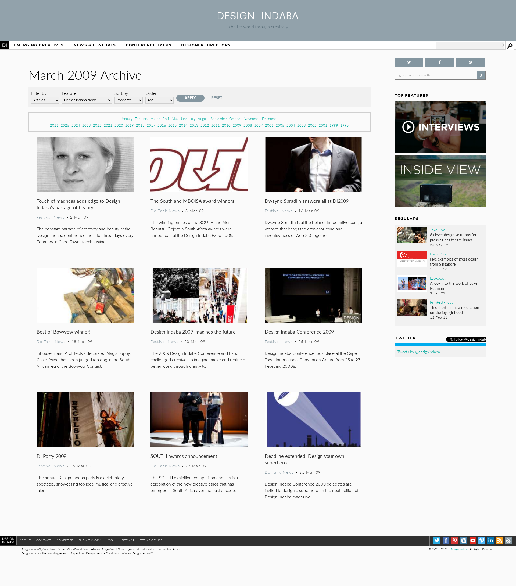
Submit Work (89, 540)
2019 (129, 125)
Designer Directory (206, 45)
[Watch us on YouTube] (473, 540)
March (155, 118)
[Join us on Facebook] (439, 62)
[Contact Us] (508, 540)
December (270, 118)
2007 (258, 125)
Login (111, 540)
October (235, 118)
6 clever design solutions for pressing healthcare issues (453, 237)
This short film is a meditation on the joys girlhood (454, 310)
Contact (43, 540)
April (166, 118)
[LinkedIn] (490, 540)
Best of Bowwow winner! (64, 331)
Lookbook (438, 278)
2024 (75, 125)
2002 (312, 125)
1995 (344, 125)
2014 (183, 125)
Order (151, 93)
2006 (269, 125)
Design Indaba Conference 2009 (299, 331)
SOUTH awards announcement (183, 456)
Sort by (121, 93)
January (127, 118)
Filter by (38, 93)
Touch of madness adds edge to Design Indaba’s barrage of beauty (78, 204)
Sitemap (128, 540)
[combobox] (470, 45)
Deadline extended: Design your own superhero (304, 459)
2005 (280, 125)
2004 (290, 125)
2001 (323, 125)
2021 (108, 125)
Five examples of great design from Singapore (454, 261)
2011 (215, 125)
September (219, 118)
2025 (65, 125)
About (25, 540)
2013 (194, 125)
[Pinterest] (455, 540)
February (141, 118)
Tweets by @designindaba (418, 351)
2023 (86, 125)
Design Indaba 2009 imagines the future (193, 331)
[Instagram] (463, 540)
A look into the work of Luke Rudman (453, 285)
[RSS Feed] (499, 540)
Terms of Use (151, 540)
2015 (172, 125)
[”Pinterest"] (470, 62)
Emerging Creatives (39, 45)
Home (4, 45)
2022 (97, 125)
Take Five (437, 229)
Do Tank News (165, 210)
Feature (69, 93)
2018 (140, 125)
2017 (151, 125)
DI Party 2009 (51, 456)
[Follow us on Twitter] (409, 62)
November (252, 118)
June (184, 118)
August (203, 118)
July (193, 118)
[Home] (258, 18)
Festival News (51, 217)
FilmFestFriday (441, 302)
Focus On (438, 253)
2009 (237, 125)
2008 (247, 125)
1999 (333, 125)
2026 (54, 125)
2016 (161, 125)
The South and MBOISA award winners (192, 200)
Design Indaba (459, 549)
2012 (204, 125)
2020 (118, 125)
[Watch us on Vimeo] (481, 540)
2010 (226, 125)
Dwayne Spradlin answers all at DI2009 (307, 200)
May (175, 118)
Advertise (64, 540)
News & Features (95, 45)
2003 (301, 125)
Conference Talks (148, 45)
